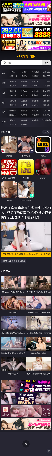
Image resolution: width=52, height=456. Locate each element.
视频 (4, 83)
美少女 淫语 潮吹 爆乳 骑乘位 (13, 261)
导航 (4, 122)
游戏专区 (46, 72)
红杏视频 (12, 124)
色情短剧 (24, 124)
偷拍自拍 (24, 91)
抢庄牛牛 (46, 76)
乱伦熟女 (35, 95)
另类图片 (46, 105)
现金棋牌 (35, 76)
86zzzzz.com (25, 56)
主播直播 (35, 85)
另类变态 (46, 95)
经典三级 (24, 95)
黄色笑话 (35, 115)
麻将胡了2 (13, 76)
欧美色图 (35, 101)
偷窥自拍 (12, 101)
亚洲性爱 (12, 91)
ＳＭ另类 (46, 85)
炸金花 (24, 76)
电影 (4, 93)
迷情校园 (12, 115)
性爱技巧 (46, 115)
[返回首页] (48, 451)
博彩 (4, 73)
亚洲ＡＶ (12, 81)
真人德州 (24, 72)
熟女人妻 (12, 85)
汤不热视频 (46, 120)
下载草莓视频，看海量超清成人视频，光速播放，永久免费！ (26, 254)
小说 (4, 112)
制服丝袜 (12, 95)
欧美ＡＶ (35, 81)
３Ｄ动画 (46, 81)
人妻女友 (35, 110)
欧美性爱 (46, 91)
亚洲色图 (24, 101)
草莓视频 (35, 120)
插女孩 (12, 120)
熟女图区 (35, 105)
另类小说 (24, 115)
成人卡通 (35, 91)
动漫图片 (46, 101)
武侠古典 (46, 110)
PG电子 (13, 72)
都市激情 (12, 110)
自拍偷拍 (24, 81)
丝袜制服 (24, 85)
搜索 (46, 63)
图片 (4, 102)
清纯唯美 (24, 105)
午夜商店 (24, 120)
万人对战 (35, 72)
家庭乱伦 (24, 110)
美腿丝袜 (12, 105)
